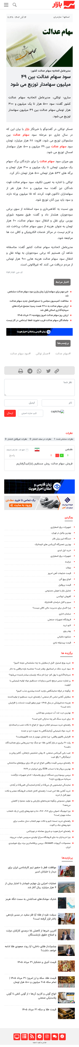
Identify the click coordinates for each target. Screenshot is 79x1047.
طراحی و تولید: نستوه (39, 1042)
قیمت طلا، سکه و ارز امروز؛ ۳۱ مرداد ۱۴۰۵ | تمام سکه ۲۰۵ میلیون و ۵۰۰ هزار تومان (32, 980)
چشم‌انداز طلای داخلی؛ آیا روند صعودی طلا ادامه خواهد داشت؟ (30, 948)
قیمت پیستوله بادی (62, 643)
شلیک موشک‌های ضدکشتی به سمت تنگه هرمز (30, 899)
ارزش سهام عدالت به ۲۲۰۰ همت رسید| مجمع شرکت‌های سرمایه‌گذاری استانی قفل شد (40, 308)
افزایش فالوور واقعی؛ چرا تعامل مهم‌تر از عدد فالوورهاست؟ (43, 737)
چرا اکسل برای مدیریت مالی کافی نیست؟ (52, 608)
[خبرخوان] (32, 1037)
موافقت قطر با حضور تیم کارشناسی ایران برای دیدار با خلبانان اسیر (32, 869)
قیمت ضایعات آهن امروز (59, 573)
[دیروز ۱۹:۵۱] (66, 934)
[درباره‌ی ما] (62, 1037)
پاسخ (12, 455)
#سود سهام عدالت (20, 354)
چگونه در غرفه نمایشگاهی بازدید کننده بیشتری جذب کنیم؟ (43, 691)
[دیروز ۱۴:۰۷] (66, 982)
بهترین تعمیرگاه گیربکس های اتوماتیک (53, 544)
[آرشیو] (24, 1037)
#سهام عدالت (63, 354)
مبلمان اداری (65, 614)
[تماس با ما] (54, 1037)
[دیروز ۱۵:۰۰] (66, 918)
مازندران (57, 17)
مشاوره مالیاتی (64, 637)
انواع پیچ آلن (65, 579)
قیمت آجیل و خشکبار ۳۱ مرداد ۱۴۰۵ (36, 962)
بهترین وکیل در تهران (61, 533)
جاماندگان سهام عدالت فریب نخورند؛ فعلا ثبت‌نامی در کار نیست (37, 320)
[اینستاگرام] (47, 1037)
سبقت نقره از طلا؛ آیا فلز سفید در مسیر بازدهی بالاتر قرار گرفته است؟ (31, 917)
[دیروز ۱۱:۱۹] (66, 1013)
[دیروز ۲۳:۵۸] (66, 903)
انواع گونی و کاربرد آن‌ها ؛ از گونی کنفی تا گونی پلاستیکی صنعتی (31, 996)
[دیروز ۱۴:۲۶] (66, 871)
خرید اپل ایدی (64, 550)
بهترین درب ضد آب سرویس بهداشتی (53, 713)
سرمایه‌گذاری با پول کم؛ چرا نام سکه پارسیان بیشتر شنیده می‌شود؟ (40, 675)
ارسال (10, 413)
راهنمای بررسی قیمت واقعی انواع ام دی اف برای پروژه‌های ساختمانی (39, 763)
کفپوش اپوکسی (63, 596)
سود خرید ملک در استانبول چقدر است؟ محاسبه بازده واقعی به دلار (40, 669)
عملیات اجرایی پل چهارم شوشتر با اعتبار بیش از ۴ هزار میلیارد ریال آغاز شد (30, 885)
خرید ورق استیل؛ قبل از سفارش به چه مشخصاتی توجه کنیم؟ (42, 663)
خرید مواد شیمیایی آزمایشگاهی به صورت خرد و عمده (46, 731)
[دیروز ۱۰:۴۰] (66, 887)
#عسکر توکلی (43, 354)
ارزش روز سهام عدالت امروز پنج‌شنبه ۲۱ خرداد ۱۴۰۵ (42, 315)
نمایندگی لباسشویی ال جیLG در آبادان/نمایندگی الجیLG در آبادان (40, 785)
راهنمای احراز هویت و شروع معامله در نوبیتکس (49, 831)
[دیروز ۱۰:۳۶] (66, 966)
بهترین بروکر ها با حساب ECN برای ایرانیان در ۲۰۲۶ (47, 769)
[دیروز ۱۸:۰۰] (66, 950)
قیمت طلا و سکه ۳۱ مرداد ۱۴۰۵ (39, 1010)
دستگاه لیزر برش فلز (61, 539)
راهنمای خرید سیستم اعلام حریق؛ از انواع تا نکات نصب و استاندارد (40, 725)
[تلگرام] (39, 1037)
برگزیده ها (67, 653)
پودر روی (67, 631)
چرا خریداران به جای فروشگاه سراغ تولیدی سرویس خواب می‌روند (40, 837)
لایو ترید (67, 625)
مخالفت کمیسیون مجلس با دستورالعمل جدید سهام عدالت (39, 301)
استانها (66, 17)
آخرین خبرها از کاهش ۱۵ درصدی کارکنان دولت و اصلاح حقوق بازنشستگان (31, 933)
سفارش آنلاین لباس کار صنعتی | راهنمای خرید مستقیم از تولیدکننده (39, 697)
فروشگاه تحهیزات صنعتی (59, 619)
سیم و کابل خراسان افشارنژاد (57, 602)
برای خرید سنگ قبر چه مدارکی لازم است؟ (51, 719)
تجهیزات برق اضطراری (61, 527)
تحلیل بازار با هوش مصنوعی (58, 591)
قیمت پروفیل (65, 585)
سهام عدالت (21, 134)
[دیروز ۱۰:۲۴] (66, 997)
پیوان (68, 567)
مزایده (68, 562)
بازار (27, 129)
